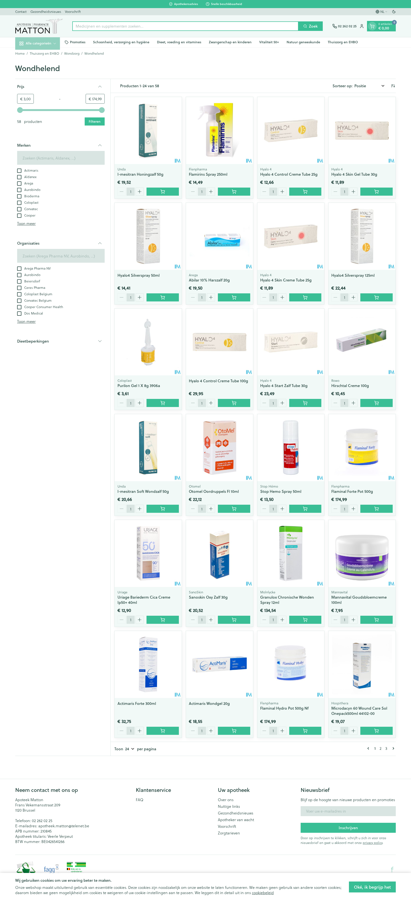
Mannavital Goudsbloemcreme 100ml (359, 599)
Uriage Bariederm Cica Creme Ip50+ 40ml (143, 599)
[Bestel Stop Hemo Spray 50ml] (305, 509)
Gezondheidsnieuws (45, 11)
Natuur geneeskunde (303, 42)
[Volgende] (392, 748)
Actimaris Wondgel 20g (209, 703)
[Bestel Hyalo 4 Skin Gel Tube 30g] (376, 192)
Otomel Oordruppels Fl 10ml (214, 491)
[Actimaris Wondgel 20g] (219, 664)
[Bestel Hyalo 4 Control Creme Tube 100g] (234, 403)
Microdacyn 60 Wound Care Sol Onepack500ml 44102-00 (359, 710)
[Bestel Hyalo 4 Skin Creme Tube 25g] (305, 297)
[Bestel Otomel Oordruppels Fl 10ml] (234, 509)
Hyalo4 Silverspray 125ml (353, 275)
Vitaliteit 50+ (269, 42)
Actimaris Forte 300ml (136, 703)
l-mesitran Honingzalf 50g (140, 174)
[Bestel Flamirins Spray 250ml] (234, 192)
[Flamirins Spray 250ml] (219, 130)
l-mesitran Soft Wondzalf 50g (143, 491)
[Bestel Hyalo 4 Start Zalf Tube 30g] (305, 403)
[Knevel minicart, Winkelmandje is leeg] (372, 26)
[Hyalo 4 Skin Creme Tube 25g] (290, 236)
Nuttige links (229, 806)
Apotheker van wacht (236, 819)
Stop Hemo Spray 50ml (280, 491)
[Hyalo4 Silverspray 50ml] (148, 236)
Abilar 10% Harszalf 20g (209, 280)
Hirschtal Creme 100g (350, 385)
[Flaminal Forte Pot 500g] (362, 447)
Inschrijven (348, 827)
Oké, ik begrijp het (372, 887)
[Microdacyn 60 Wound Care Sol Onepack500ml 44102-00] (362, 664)
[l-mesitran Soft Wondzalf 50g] (148, 447)
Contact (21, 11)
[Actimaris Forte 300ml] (148, 664)
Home (20, 53)
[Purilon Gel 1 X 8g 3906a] (148, 342)
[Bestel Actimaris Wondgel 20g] (234, 731)
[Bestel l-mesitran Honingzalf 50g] (163, 192)
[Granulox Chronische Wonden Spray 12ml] (290, 553)
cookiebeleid (263, 892)
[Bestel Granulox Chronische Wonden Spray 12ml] (305, 620)
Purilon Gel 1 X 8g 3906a (138, 385)
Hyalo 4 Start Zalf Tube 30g (284, 385)
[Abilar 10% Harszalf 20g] (219, 236)
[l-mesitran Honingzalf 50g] (148, 130)
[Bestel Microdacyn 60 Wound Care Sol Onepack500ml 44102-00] (376, 731)
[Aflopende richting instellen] (393, 86)
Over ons (226, 799)
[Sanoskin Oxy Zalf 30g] (219, 553)
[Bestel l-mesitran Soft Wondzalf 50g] (163, 509)
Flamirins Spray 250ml (208, 174)
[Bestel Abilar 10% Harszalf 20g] (234, 297)
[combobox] (185, 26)
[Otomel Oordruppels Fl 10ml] (219, 447)
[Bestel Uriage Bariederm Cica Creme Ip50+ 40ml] (163, 620)
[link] (369, 748)
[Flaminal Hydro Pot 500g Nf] (290, 664)
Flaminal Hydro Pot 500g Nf (284, 708)
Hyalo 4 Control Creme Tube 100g (218, 380)
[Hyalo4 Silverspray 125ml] (362, 236)
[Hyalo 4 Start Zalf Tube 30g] (290, 342)
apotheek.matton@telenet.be (63, 825)
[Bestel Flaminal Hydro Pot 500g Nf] (305, 731)
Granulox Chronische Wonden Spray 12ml (287, 599)
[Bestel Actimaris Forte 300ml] (163, 731)
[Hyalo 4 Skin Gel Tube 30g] (362, 130)
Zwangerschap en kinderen (230, 42)
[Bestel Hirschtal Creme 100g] (376, 403)
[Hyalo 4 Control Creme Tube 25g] (290, 130)
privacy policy (372, 842)
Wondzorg (71, 53)
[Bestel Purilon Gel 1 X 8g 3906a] (163, 403)
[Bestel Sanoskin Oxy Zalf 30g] (234, 620)
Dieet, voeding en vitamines (179, 42)
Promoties (77, 42)
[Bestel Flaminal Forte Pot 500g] (376, 509)
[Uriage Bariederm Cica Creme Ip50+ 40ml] (148, 553)
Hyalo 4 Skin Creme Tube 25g (286, 280)
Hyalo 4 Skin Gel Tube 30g (354, 174)
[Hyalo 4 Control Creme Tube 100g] (219, 342)
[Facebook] (392, 869)
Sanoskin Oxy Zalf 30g (208, 597)
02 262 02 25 (42, 820)
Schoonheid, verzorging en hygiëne (121, 42)
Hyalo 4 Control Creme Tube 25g (289, 174)
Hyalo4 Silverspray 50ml (138, 275)
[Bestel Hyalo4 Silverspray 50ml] (163, 297)
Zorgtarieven (229, 833)
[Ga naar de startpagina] (39, 26)
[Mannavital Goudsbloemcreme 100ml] (362, 553)
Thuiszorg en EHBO (343, 42)
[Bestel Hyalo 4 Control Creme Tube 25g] (305, 192)
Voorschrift (73, 11)
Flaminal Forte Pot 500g (352, 491)
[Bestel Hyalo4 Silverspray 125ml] (376, 297)
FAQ (139, 799)
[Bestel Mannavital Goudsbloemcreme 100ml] (376, 620)
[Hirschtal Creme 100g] (362, 342)
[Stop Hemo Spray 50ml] (290, 447)
